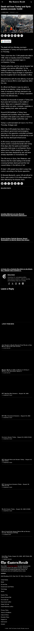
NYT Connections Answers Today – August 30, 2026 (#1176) (15, 485)
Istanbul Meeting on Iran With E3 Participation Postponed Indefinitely (14, 214)
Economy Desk (7, 534)
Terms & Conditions (6, 612)
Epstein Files (4, 595)
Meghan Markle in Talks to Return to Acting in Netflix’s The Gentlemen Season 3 (15, 370)
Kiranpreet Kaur (7, 395)
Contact (3, 624)
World (2, 582)
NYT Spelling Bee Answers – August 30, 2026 (15, 393)
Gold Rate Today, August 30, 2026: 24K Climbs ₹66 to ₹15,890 (17, 557)
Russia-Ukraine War (6, 597)
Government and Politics (7, 587)
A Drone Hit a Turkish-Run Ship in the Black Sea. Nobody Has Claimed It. (16, 269)
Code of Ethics (5, 615)
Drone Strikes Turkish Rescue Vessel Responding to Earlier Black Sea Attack (15, 239)
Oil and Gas (4, 584)
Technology (4, 589)
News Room (5, 12)
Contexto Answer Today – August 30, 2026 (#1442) (17, 437)
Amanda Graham (7, 559)
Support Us (4, 619)
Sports (2, 591)
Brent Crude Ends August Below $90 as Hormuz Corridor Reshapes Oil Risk (16, 532)
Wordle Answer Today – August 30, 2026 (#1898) (16, 509)
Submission (4, 622)
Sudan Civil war (5, 604)
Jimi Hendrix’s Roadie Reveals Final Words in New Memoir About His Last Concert (17, 345)
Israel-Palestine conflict (7, 606)
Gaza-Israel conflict (6, 602)
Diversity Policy (5, 617)
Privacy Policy (5, 610)
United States (4, 580)
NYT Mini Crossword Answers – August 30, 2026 (16, 415)
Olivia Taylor (6, 348)
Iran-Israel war (4, 599)
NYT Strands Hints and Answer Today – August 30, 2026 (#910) (17, 460)
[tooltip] (2, 35)
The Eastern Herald (12, 566)
